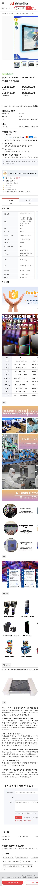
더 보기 (4, 869)
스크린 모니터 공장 (22, 857)
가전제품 (10, 13)
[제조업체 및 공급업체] (19, 3)
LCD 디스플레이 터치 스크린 (11, 861)
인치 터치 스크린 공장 (29, 861)
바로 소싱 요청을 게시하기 (23, 821)
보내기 (18, 817)
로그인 (25, 192)
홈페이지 (4, 13)
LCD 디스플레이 (31, 13)
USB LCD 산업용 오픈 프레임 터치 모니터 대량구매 (17, 866)
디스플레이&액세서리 (20, 13)
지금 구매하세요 (12, 882)
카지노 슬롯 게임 (23, 836)
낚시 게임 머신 (6, 836)
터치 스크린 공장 (8, 857)
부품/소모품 (5, 839)
